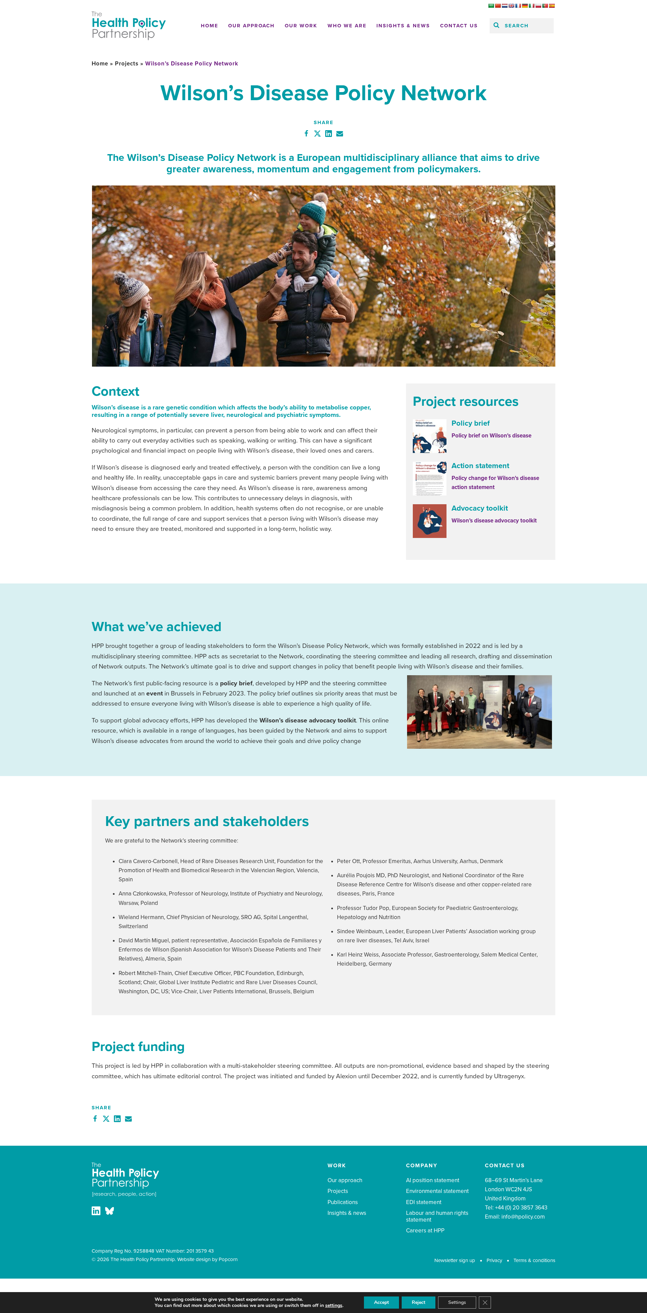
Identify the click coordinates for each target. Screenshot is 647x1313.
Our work (301, 26)
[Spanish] (552, 5)
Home (209, 26)
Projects (126, 63)
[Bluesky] (109, 1212)
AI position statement (432, 1180)
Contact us (459, 26)
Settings (457, 1302)
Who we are (347, 26)
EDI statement (423, 1202)
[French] (518, 5)
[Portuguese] (545, 5)
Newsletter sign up (454, 1260)
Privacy (494, 1260)
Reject (418, 1302)
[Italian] (531, 5)
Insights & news (403, 26)
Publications (343, 1202)
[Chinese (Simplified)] (498, 5)
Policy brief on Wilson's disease (491, 435)
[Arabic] (491, 5)
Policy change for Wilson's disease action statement (495, 483)
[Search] (496, 25)
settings (333, 1306)
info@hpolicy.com (523, 1216)
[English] (511, 5)
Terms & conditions (534, 1260)
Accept (381, 1302)
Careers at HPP (425, 1230)
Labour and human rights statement (437, 1216)
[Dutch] (504, 5)
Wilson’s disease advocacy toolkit (494, 520)
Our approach (251, 26)
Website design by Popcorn (207, 1259)
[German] (525, 5)
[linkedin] (96, 1212)
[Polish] (538, 5)
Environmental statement (437, 1191)
